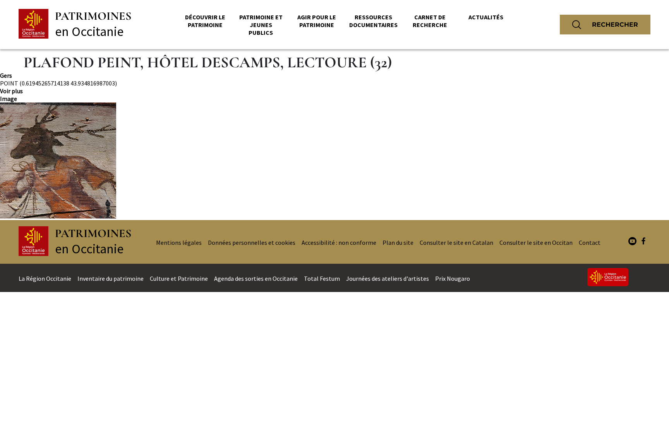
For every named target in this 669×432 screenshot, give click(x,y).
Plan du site (398, 242)
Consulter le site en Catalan (456, 242)
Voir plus (11, 91)
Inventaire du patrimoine (110, 278)
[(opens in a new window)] (632, 242)
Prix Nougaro (452, 278)
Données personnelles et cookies (251, 242)
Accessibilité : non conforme (339, 242)
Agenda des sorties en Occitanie (256, 278)
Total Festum (322, 278)
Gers (6, 75)
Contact (589, 242)
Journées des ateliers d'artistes (387, 278)
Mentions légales (179, 242)
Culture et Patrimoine (179, 278)
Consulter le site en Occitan (536, 242)
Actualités (485, 17)
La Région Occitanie (45, 278)
